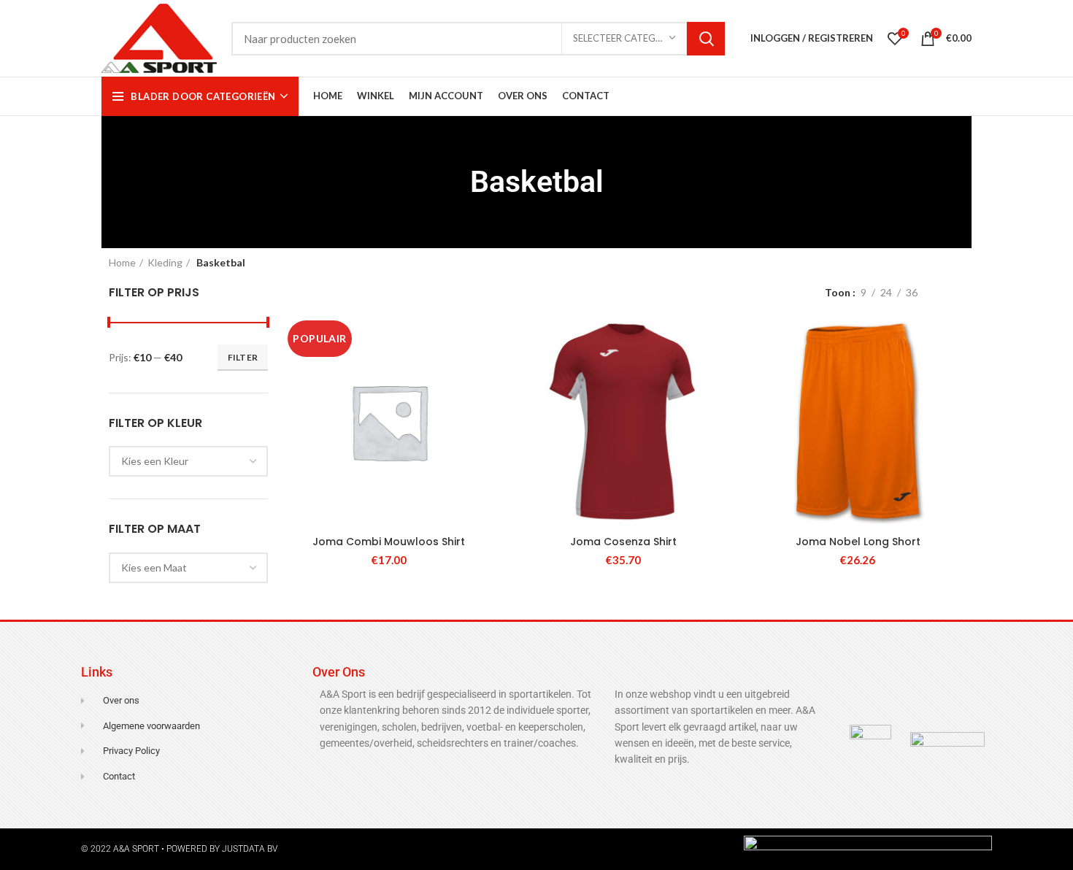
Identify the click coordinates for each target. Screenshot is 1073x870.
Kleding (164, 262)
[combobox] (188, 461)
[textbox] (154, 461)
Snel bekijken (484, 371)
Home (122, 262)
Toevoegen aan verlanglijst (484, 404)
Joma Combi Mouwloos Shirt (388, 541)
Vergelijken (484, 339)
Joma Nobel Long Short (858, 541)
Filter (243, 357)
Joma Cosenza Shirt (623, 541)
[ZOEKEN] (706, 38)
